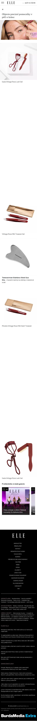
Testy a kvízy (16, 600)
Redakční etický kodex (18, 551)
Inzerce (17, 556)
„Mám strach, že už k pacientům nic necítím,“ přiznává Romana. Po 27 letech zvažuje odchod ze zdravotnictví (18, 685)
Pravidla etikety (16, 598)
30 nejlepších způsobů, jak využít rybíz (21, 616)
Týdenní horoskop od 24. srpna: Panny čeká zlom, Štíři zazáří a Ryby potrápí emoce (17, 641)
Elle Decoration (18, 583)
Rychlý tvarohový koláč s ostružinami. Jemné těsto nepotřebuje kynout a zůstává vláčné (18, 696)
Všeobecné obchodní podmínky (17, 559)
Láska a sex (17, 572)
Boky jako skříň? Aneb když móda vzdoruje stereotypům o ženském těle (16, 658)
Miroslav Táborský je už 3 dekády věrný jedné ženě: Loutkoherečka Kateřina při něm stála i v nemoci (15, 668)
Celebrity (18, 570)
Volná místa (18, 554)
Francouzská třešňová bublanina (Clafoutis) (22, 615)
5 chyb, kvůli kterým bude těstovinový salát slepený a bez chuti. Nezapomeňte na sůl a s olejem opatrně (18, 690)
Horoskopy (18, 586)
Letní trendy (30, 602)
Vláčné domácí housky (19, 613)
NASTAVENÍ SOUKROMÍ (17, 578)
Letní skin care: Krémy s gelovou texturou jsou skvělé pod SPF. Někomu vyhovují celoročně (18, 679)
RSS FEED (18, 562)
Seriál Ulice (31, 607)
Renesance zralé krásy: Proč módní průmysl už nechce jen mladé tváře (16, 630)
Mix (18, 588)
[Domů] (18, 535)
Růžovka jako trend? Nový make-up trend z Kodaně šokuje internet (17, 652)
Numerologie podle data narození (16, 602)
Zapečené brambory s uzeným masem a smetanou (15, 618)
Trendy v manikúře (18, 606)
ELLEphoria (10, 9)
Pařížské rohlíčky (5, 616)
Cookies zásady (18, 580)
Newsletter (18, 543)
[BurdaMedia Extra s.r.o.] (18, 715)
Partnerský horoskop (6, 600)
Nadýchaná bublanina (22, 620)
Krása (18, 567)
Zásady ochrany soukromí (17, 575)
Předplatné (17, 546)
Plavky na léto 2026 (6, 609)
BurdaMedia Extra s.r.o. (23, 706)
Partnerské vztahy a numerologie (18, 607)
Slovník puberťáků (26, 598)
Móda (17, 564)
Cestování (3, 602)
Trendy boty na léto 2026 (19, 609)
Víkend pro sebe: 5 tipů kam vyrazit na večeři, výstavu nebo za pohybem (18, 647)
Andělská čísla (25, 600)
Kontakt (17, 548)
